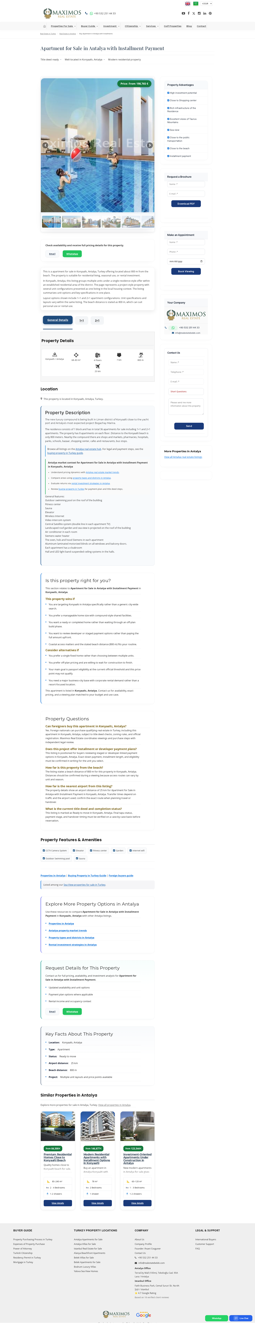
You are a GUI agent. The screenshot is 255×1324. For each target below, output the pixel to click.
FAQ (197, 1248)
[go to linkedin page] (204, 13)
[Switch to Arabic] (195, 3)
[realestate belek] (62, 13)
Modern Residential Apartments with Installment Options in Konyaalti (97, 1159)
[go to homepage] (45, 26)
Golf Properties (172, 26)
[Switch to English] (187, 3)
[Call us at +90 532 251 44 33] (87, 13)
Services (151, 26)
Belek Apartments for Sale (87, 1262)
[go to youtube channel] (183, 13)
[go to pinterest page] (210, 13)
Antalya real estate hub (88, 449)
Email (52, 253)
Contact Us (140, 1252)
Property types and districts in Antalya (71, 937)
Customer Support (204, 1243)
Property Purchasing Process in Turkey (32, 1239)
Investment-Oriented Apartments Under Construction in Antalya (137, 1159)
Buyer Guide (88, 26)
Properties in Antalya (53, 875)
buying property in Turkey (71, 489)
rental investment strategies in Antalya (90, 483)
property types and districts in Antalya (92, 477)
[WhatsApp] (91, 13)
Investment (110, 26)
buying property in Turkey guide (65, 453)
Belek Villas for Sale (84, 1257)
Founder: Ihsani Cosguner (148, 1248)
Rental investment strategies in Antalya (73, 944)
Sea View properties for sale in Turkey (84, 884)
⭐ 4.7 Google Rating (145, 1293)
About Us (139, 1239)
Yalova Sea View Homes (86, 1271)
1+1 (81, 320)
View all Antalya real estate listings (183, 457)
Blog (189, 26)
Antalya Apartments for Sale (88, 1239)
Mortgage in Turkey (23, 1262)
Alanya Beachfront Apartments (89, 1252)
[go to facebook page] (189, 13)
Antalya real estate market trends (102, 472)
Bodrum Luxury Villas (85, 1266)
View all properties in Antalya (114, 1105)
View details (58, 1203)
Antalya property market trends (68, 930)
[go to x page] (193, 13)
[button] (150, 145)
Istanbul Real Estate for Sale (88, 1248)
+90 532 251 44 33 (147, 1257)
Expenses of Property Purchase (29, 1243)
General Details (57, 320)
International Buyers (205, 1239)
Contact (201, 26)
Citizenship (131, 26)
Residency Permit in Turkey (27, 1257)
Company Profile (143, 1243)
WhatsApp (72, 253)
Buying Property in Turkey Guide (87, 875)
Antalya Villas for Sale (85, 1243)
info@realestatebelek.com (187, 333)
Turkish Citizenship (22, 1252)
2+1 (97, 320)
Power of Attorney (22, 1248)
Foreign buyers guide (121, 875)
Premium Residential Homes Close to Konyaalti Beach (58, 1157)
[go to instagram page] (199, 13)
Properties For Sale (62, 26)
